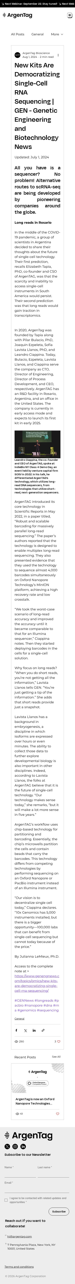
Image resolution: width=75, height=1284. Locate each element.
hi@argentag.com (19, 1236)
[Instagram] (15, 1146)
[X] (7, 1146)
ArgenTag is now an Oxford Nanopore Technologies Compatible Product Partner (36, 1101)
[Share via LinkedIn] (34, 1030)
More (55, 34)
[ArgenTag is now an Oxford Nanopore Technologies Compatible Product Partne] (37, 1078)
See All (56, 1056)
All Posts (17, 34)
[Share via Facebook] (16, 1030)
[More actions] (58, 55)
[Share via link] (43, 1030)
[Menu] (69, 15)
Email (9, 1182)
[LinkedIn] (23, 1146)
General (37, 34)
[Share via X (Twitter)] (25, 1030)
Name (9, 1167)
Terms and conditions (19, 1266)
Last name (45, 1167)
